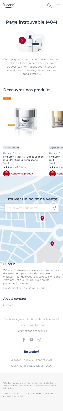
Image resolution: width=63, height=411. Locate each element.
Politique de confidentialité (43, 319)
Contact (8, 305)
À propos (15, 360)
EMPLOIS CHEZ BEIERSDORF (38, 360)
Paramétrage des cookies (31, 330)
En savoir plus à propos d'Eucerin (24, 288)
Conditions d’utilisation (31, 325)
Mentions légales (14, 319)
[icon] (54, 208)
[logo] (9, 5)
